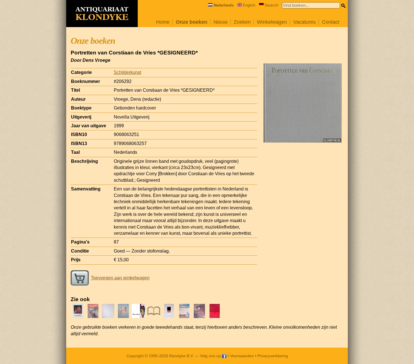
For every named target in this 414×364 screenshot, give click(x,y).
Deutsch (271, 5)
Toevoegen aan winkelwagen (120, 277)
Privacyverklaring (272, 356)
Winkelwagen (272, 22)
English (249, 5)
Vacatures (304, 22)
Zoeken (242, 22)
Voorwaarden (242, 356)
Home (163, 22)
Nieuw (220, 22)
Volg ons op (211, 356)
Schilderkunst (127, 72)
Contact (330, 22)
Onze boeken (191, 22)
